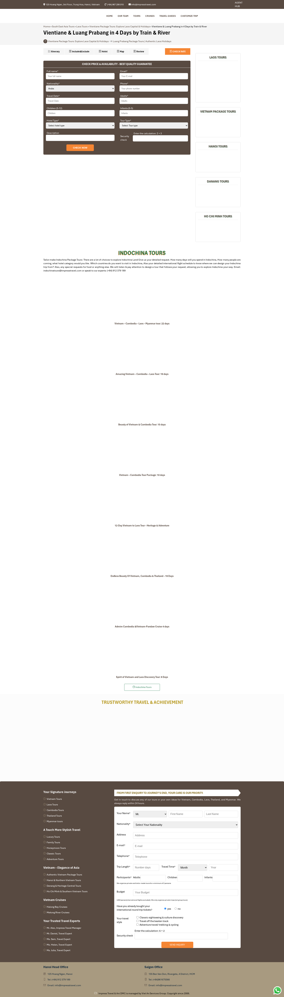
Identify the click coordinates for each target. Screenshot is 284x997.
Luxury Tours (53, 836)
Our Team (123, 15)
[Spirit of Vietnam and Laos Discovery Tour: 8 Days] (142, 652)
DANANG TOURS (218, 181)
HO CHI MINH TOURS (218, 216)
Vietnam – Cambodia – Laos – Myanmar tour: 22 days (142, 323)
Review (140, 51)
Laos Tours (81, 26)
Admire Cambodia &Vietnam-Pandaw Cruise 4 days (142, 626)
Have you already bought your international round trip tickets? (134, 908)
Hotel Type (53, 120)
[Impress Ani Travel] (224, 4)
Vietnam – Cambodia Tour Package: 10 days (142, 475)
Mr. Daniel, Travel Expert (59, 933)
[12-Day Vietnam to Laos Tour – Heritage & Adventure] (142, 500)
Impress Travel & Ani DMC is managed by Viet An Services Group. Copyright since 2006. (144, 993)
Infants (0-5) (126, 108)
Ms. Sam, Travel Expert (58, 939)
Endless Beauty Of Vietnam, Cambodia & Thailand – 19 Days (142, 576)
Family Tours (53, 842)
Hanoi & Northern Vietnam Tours (64, 880)
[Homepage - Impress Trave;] (221, 4)
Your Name (123, 813)
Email (124, 71)
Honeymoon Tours (56, 847)
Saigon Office (153, 967)
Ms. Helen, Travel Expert (59, 944)
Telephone (123, 856)
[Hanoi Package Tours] (218, 160)
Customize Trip (189, 15)
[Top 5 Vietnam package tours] (218, 126)
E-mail (121, 845)
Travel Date (53, 95)
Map (121, 51)
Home (109, 15)
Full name (52, 71)
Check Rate (179, 51)
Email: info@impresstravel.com (64, 985)
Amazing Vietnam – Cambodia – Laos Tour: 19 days (142, 374)
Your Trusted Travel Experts (61, 921)
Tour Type (125, 120)
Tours (136, 15)
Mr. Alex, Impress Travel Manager (64, 927)
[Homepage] (61, 16)
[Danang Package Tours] (218, 195)
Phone (124, 83)
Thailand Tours (54, 815)
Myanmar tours (55, 821)
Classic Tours (54, 853)
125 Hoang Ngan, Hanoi (59, 973)
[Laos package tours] (218, 81)
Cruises (149, 15)
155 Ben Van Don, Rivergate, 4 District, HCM (172, 973)
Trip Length (123, 866)
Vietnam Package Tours (218, 111)
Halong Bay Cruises (57, 906)
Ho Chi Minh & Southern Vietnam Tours (67, 891)
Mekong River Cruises (58, 912)
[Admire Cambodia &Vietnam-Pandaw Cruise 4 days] (142, 601)
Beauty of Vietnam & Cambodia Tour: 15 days (142, 424)
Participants (124, 877)
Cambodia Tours (55, 810)
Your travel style (123, 920)
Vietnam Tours (54, 798)
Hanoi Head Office (55, 967)
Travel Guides (167, 15)
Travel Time (168, 866)
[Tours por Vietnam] (226, 4)
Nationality (53, 83)
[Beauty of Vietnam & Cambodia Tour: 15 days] (142, 399)
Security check (124, 138)
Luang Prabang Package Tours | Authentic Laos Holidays (142, 41)
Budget (121, 891)
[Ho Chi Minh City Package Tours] (218, 230)
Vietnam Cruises (54, 900)
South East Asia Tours (63, 26)
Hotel (104, 51)
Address (121, 834)
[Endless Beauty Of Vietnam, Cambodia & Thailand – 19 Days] (142, 551)
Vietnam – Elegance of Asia (61, 868)
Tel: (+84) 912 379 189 (58, 979)
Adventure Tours (55, 859)
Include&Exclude (80, 51)
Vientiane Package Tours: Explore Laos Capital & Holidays (119, 26)
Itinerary (55, 51)
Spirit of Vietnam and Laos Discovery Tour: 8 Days (142, 677)
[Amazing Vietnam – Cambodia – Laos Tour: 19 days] (142, 349)
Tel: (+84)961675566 (159, 979)
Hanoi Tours (218, 146)
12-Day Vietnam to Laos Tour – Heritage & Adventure (142, 525)
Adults (124, 95)
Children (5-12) (54, 108)
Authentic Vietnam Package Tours (64, 874)
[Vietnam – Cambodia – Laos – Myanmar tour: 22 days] (142, 298)
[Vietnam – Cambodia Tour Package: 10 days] (142, 450)
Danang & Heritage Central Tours (64, 885)
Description (53, 132)
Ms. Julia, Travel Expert (58, 950)
